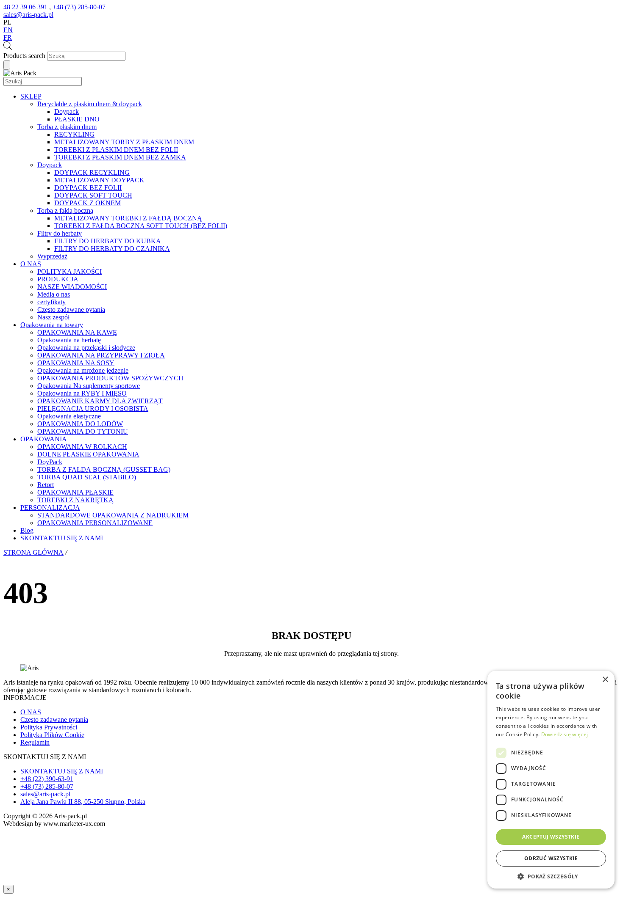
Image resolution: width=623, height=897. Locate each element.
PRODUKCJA (57, 279)
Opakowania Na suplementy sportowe (88, 385)
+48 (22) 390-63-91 (46, 778)
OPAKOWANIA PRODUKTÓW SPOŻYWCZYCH (110, 378)
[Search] (6, 65)
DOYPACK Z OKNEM (87, 202)
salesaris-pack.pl (28, 14)
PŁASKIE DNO (77, 119)
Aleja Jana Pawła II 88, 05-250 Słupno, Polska (82, 801)
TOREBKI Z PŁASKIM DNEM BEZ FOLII (116, 149)
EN (8, 29)
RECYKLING (74, 134)
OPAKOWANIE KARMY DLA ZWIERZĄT (100, 400)
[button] (551, 876)
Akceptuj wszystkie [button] (550, 836)
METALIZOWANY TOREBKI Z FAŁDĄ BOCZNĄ (128, 218)
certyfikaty (51, 301)
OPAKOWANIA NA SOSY (75, 362)
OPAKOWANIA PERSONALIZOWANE (95, 522)
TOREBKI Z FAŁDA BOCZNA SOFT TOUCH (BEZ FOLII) (140, 225)
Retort (45, 484)
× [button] (605, 680)
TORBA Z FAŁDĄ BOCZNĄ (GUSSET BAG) (103, 469)
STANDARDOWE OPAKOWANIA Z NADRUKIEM (113, 515)
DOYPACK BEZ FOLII (88, 187)
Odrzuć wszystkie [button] (551, 858)
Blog (26, 530)
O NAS (30, 263)
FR (7, 37)
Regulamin (35, 742)
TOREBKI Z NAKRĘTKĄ (75, 500)
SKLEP (31, 96)
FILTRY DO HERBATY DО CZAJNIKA (112, 248)
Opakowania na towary (51, 324)
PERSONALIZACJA (50, 507)
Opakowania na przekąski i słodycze (86, 347)
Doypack (66, 111)
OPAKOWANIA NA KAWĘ (77, 332)
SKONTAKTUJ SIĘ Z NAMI (61, 538)
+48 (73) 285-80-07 (79, 7)
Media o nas (53, 294)
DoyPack (49, 461)
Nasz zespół (53, 317)
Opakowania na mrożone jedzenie (82, 370)
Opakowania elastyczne (69, 416)
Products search (24, 55)
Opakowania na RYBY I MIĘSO (82, 393)
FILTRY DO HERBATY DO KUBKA (107, 241)
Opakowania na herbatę (69, 340)
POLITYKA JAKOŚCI (69, 271)
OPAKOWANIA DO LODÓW (80, 423)
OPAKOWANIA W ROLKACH (82, 446)
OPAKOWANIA (43, 439)
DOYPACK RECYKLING (92, 172)
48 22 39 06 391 (26, 7)
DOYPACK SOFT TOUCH (93, 195)
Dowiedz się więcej (564, 734)
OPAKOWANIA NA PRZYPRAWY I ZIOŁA (101, 355)
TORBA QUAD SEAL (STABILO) (86, 477)
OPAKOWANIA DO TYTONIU (82, 431)
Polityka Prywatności (48, 727)
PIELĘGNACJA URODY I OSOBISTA (92, 408)
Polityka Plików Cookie (52, 734)
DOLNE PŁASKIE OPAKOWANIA (88, 454)
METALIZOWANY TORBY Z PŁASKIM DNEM (124, 142)
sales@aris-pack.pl (45, 794)
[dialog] (551, 780)
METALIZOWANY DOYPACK (99, 180)
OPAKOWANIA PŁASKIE (75, 492)
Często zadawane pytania (71, 309)
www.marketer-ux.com (74, 823)
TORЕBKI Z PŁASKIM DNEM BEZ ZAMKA (120, 157)
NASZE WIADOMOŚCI (72, 286)
